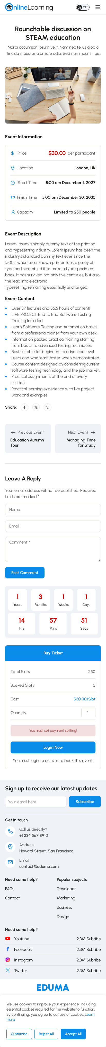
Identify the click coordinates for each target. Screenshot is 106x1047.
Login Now (53, 747)
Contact (12, 898)
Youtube (21, 938)
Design (63, 916)
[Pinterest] (47, 407)
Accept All (73, 1034)
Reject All (46, 1034)
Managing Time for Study (81, 443)
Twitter (20, 970)
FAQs (9, 888)
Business (64, 907)
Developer (66, 888)
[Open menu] (98, 7)
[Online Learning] (53, 987)
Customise (19, 1034)
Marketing (66, 898)
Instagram (23, 960)
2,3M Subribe (89, 938)
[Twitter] (36, 407)
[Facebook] (24, 407)
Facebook (23, 949)
